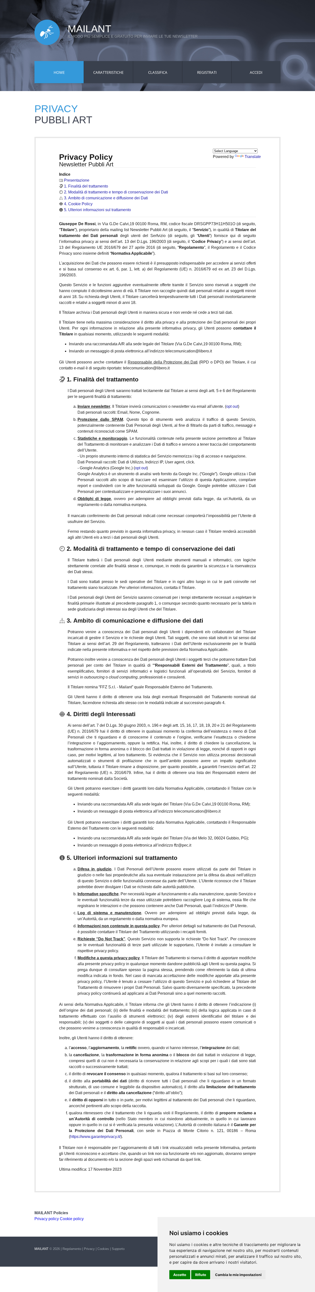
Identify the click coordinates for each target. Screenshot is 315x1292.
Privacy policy (46, 1219)
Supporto (118, 1249)
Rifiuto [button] (200, 1275)
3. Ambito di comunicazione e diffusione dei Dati (105, 198)
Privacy (89, 1249)
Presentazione (76, 180)
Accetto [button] (179, 1275)
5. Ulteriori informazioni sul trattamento (97, 210)
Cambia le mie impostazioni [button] (238, 1275)
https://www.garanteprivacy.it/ (95, 1136)
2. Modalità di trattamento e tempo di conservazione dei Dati (115, 192)
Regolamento (72, 1249)
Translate (253, 157)
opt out (232, 406)
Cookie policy (72, 1219)
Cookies (103, 1249)
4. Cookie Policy (78, 204)
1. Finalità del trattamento (85, 186)
